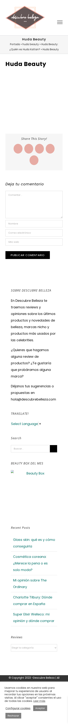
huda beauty (30, 44)
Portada (15, 44)
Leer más (39, 701)
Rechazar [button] (13, 715)
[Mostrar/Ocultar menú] (60, 22)
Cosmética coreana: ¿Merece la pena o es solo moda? (30, 563)
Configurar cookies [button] (17, 708)
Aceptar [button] (40, 708)
